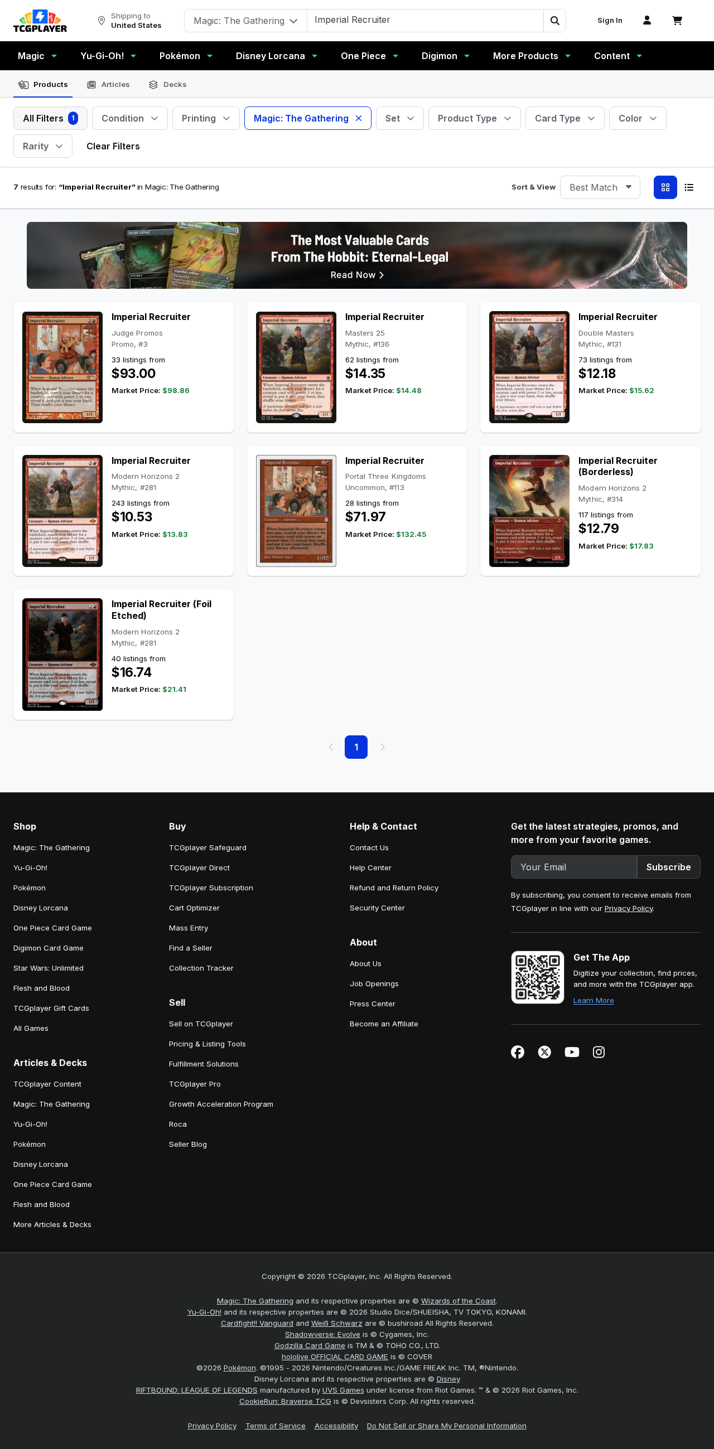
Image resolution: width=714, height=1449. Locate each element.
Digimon (439, 55)
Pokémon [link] (29, 887)
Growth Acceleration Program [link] (221, 1103)
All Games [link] (31, 1028)
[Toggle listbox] (628, 187)
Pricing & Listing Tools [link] (207, 1043)
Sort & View (534, 186)
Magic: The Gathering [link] (51, 847)
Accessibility (336, 1425)
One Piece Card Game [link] (52, 927)
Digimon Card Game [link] (48, 947)
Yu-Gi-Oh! (102, 55)
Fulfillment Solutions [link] (204, 1063)
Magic (31, 55)
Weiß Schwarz (337, 1323)
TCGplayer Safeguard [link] (208, 847)
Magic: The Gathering (255, 1300)
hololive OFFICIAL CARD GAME (335, 1356)
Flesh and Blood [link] (41, 987)
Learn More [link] (593, 1000)
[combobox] (600, 187)
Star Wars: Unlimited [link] (48, 967)
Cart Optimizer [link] (194, 907)
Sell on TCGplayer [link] (201, 1023)
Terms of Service (275, 1425)
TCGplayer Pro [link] (195, 1083)
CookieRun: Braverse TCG (285, 1401)
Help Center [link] (371, 867)
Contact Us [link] (369, 847)
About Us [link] (366, 963)
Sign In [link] (610, 20)
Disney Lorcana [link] (40, 907)
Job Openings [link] (374, 983)
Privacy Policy (629, 908)
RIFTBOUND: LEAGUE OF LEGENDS (197, 1389)
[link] (40, 20)
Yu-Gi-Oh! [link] (30, 867)
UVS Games (343, 1389)
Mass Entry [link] (188, 927)
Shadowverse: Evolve (322, 1334)
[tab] (43, 84)
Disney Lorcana (270, 55)
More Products (525, 55)
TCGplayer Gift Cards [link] (51, 1008)
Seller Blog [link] (188, 1144)
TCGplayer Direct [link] (199, 867)
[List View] (689, 187)
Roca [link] (178, 1124)
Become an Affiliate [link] (384, 1023)
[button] (554, 20)
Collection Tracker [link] (201, 967)
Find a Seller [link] (191, 947)
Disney (448, 1378)
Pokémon (180, 55)
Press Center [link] (372, 1003)
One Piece (363, 55)
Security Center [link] (377, 907)
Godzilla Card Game (309, 1345)
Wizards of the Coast (458, 1300)
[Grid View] (665, 187)
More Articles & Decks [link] (52, 1224)
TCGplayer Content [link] (47, 1083)
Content (612, 55)
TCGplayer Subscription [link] (211, 887)
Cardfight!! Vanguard (257, 1323)
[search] (425, 19)
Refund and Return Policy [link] (394, 887)
